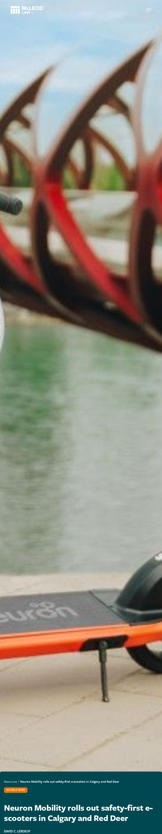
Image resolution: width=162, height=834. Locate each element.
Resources (10, 781)
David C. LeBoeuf (17, 831)
